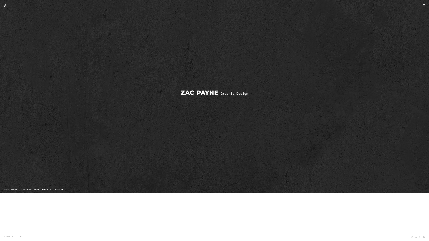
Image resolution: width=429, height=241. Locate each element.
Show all (6, 189)
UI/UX (51, 189)
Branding (37, 189)
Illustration (59, 189)
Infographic (15, 189)
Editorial (45, 189)
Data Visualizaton (27, 189)
